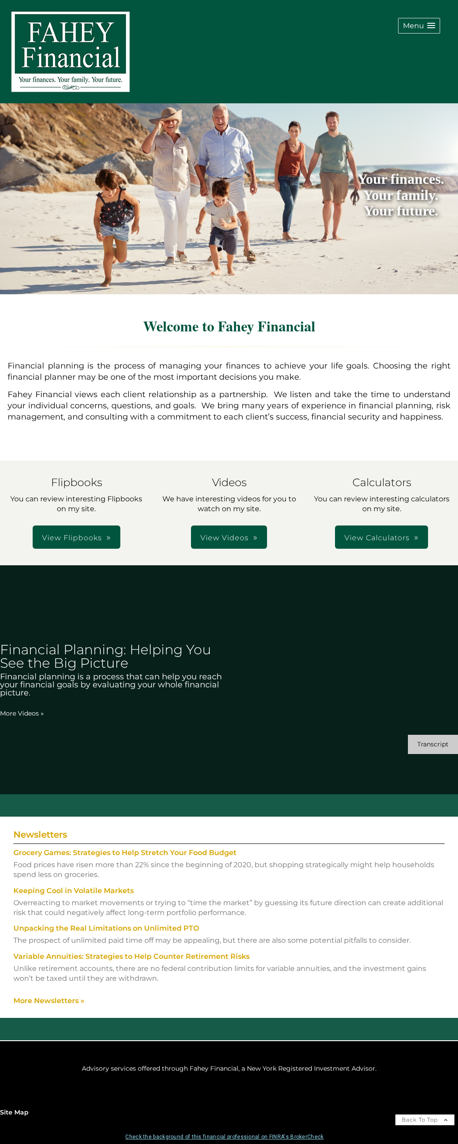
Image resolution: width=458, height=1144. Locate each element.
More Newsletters (49, 1000)
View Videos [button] (224, 538)
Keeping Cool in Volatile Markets (73, 890)
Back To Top (421, 1119)
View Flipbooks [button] (72, 538)
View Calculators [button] (377, 538)
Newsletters (40, 834)
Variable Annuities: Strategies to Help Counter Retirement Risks (131, 956)
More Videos (22, 713)
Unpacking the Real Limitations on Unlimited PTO (106, 928)
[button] (419, 26)
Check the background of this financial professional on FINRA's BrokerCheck (224, 1137)
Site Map (14, 1112)
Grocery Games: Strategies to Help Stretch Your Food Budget (125, 852)
